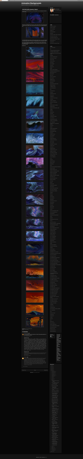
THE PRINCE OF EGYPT (53, 276)
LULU (51, 158)
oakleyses (25, 357)
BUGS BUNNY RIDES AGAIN (54, 83)
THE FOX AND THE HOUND (54, 260)
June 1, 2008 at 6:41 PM (27, 336)
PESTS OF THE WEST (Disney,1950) (55, 438)
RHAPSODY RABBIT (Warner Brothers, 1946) (54, 423)
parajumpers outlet (26, 360)
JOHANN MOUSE (52, 148)
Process (51, 220)
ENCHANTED (52, 112)
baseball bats (30, 358)
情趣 (37, 339)
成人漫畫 (44, 342)
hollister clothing (39, 360)
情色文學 (32, 347)
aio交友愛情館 (35, 340)
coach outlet (34, 360)
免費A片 (36, 344)
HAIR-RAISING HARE (53, 131)
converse (27, 363)
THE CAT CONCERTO (53, 254)
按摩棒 (31, 348)
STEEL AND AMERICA (53, 244)
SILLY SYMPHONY (52, 237)
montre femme (38, 358)
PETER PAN (52, 203)
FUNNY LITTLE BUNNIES (53, 120)
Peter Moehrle (52, 202)
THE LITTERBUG (52, 270)
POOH (51, 216)
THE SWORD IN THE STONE (54, 289)
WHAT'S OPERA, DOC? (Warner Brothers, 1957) (55, 431)
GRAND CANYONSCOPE (53, 128)
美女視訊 (38, 340)
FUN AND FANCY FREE (53, 119)
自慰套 (40, 341)
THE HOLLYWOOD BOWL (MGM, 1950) (55, 427)
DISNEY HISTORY (52, 27)
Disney (51, 103)
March (53, 447)
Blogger (46, 457)
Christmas (51, 92)
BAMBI (51, 68)
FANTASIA (51, 113)
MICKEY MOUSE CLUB (53, 169)
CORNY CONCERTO (53, 100)
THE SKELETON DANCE (53, 285)
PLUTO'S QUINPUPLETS (53, 212)
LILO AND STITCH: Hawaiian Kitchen (54, 443)
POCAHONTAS (52, 213)
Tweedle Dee (52, 314)
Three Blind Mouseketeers (53, 301)
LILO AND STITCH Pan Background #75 (55, 436)
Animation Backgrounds (31, 3)
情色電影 (26, 345)
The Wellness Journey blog (54, 298)
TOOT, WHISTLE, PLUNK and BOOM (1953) (55, 383)
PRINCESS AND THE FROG (54, 219)
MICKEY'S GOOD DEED (53, 172)
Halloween (51, 132)
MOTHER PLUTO (52, 176)
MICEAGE (51, 33)
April (52, 446)
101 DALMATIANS (52, 47)
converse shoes (31, 360)
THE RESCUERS (26, 329)
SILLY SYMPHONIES (53, 236)
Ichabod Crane (52, 145)
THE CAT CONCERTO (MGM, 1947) (55, 418)
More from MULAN (54, 384)
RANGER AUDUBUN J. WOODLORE (55, 223)
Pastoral (51, 193)
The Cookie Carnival (53, 256)
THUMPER (51, 304)
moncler (32, 361)
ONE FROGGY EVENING (55, 390)
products (36, 342)
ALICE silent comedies (53, 58)
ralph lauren (41, 363)
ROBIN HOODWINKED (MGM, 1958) (55, 412)
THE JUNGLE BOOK (53, 267)
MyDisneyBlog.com (52, 40)
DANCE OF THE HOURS (53, 102)
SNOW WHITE (52, 240)
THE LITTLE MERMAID (53, 271)
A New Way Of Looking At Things (54, 43)
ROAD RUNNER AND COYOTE (54, 227)
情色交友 (39, 346)
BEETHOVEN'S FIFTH (53, 72)
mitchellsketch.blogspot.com (54, 37)
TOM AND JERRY (52, 307)
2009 (52, 369)
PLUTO (51, 209)
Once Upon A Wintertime (53, 189)
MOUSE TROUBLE (52, 179)
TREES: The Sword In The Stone (55, 420)
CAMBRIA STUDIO (52, 86)
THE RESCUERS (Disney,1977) (54, 387)
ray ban (35, 359)
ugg (30, 361)
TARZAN (51, 247)
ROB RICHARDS (57, 9)
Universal (51, 318)
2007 (52, 451)
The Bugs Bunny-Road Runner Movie (55, 253)
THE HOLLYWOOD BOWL (53, 263)
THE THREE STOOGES (53, 293)
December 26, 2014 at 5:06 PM (28, 364)
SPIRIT (51, 243)
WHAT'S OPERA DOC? (53, 324)
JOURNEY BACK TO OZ (53, 149)
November (53, 372)
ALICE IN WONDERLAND (53, 56)
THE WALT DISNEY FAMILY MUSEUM (55, 34)
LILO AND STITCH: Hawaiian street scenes (55, 408)
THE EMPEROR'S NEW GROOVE (55, 257)
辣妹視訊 (43, 339)
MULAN (51, 182)
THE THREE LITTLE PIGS (53, 292)
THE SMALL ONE (52, 286)
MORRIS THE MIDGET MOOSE (54, 175)
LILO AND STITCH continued (54, 416)
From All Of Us (52, 117)
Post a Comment (25, 366)
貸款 (26, 344)
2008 (52, 370)
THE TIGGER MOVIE (53, 295)
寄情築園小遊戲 (31, 340)
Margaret (51, 159)
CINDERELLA (52, 96)
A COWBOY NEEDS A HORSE (54, 51)
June (52, 378)
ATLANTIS (51, 65)
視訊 (29, 346)
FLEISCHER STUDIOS (53, 116)
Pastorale (51, 195)
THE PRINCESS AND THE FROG (54, 278)
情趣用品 (26, 339)
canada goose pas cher (31, 359)
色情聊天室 (38, 345)
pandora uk (41, 358)
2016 (52, 365)
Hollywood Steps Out (53, 138)
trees (51, 311)
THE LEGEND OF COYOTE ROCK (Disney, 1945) (54, 434)
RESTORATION (52, 226)
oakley (25, 361)
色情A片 (40, 340)
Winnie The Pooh (52, 328)
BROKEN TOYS (52, 79)
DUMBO (51, 109)
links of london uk (33, 363)
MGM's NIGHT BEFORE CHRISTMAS (55, 166)
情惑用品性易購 (29, 339)
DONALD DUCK (52, 106)
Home (35, 370)
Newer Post (24, 370)
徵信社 (45, 340)
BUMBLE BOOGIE (52, 85)
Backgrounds (52, 66)
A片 (36, 339)
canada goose (41, 359)
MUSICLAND (52, 183)
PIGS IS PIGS (52, 206)
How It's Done (52, 141)
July (52, 377)
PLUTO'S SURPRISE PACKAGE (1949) (54, 397)
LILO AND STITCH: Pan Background (55, 439)
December (53, 371)
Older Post (45, 370)
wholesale (33, 342)
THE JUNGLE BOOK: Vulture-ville (55, 414)
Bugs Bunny (52, 82)
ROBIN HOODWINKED (53, 229)
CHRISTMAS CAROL (53, 93)
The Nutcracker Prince (53, 275)
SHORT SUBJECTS (53, 233)
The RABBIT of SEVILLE (53, 279)
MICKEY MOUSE (52, 168)
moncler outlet (43, 360)
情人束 (33, 348)
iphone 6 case (28, 361)
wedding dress (26, 359)
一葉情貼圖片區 (33, 343)
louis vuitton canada (40, 361)
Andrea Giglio (52, 59)
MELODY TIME (52, 162)
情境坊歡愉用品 (39, 342)
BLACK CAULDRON (53, 76)
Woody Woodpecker (53, 331)
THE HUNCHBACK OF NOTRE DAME (55, 264)
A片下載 (30, 345)
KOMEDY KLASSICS (53, 26)
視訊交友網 (38, 343)
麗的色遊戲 (28, 343)
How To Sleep (52, 142)
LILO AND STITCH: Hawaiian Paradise (54, 441)
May (52, 379)
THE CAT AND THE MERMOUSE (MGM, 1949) (55, 403)
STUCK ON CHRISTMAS (53, 246)
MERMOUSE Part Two (55, 401)
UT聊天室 (32, 345)
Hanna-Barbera (52, 135)
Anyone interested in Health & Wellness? (55, 393)
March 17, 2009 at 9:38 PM (27, 350)
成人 (34, 344)
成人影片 (42, 348)
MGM (51, 165)
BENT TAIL (51, 75)
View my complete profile (57, 10)
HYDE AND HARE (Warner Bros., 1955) (55, 395)
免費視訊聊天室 (29, 344)
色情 (26, 343)
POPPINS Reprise (54, 421)
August (53, 376)
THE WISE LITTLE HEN (53, 300)
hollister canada (26, 358)
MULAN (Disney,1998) (55, 385)
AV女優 (34, 341)
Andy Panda (52, 62)
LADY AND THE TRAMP (53, 152)
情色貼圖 (42, 344)
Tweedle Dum (52, 315)
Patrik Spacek (52, 196)
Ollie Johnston (52, 186)
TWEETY (51, 317)
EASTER (51, 110)
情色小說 (44, 348)
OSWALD (51, 192)
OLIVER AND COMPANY (53, 185)
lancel (36, 363)
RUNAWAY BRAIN (52, 230)
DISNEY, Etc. (52, 30)
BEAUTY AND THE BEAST (53, 69)
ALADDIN (51, 55)
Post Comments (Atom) (37, 372)
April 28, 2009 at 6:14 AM (27, 355)
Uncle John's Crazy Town (53, 36)
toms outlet (37, 359)
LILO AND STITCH (52, 155)
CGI (50, 89)
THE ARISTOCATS (52, 250)
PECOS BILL (52, 199)
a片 (40, 344)
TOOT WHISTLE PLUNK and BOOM (55, 308)
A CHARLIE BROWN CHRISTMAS (55, 50)
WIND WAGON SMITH (53, 327)
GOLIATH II (51, 125)
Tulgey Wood (52, 41)
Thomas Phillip (26, 333)
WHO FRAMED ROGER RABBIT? (54, 325)
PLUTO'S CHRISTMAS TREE (54, 210)
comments (51, 99)
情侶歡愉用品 (33, 339)
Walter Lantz (52, 321)
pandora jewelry (34, 358)
